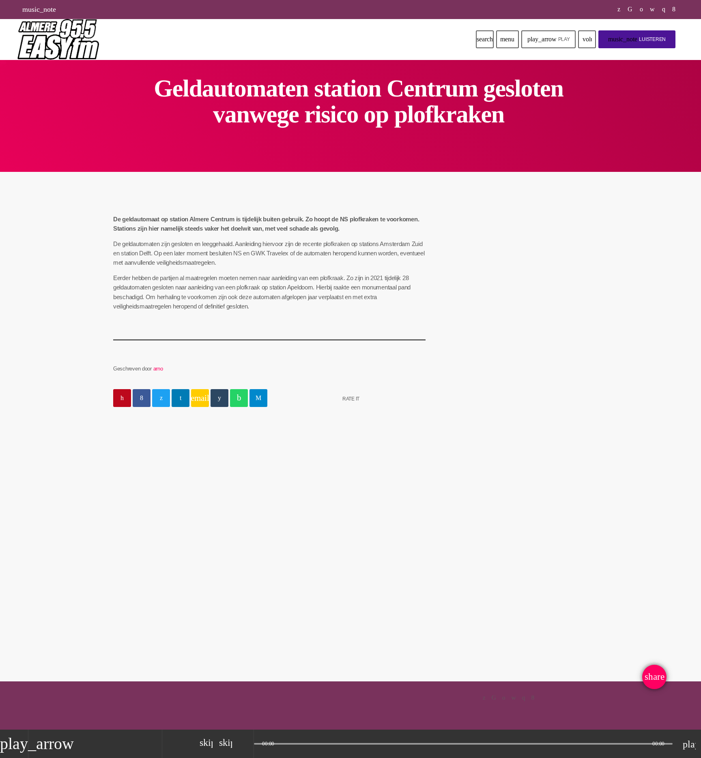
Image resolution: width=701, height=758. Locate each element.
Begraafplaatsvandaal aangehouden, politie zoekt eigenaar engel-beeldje (181, 566)
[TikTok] (630, 9)
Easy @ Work (485, 279)
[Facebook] (674, 9)
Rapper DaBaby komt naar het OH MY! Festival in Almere (533, 359)
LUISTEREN (637, 39)
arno (158, 369)
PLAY (548, 39)
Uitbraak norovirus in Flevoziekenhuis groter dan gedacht (528, 441)
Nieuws (134, 538)
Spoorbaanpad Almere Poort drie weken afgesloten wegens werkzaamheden (530, 400)
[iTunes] (652, 9)
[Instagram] (664, 9)
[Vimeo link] (58, 39)
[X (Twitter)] (619, 9)
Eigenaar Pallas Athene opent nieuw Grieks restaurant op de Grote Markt (532, 524)
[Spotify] (641, 9)
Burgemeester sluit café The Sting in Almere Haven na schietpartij (530, 483)
